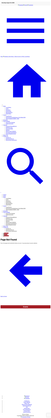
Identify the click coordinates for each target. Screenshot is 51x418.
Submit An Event (9, 123)
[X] (5, 234)
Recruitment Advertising (11, 140)
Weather (8, 130)
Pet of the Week (9, 128)
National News (9, 112)
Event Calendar (6, 121)
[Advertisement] (25, 312)
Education (8, 109)
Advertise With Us (10, 138)
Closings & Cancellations (11, 126)
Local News (8, 107)
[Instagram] (6, 235)
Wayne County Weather (11, 131)
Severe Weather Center (11, 133)
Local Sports (9, 116)
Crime (7, 108)
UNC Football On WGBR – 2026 (12, 118)
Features (5, 125)
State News (8, 113)
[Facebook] (5, 233)
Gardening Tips (9, 127)
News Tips (5, 135)
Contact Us (5, 136)
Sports (4, 114)
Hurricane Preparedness (11, 132)
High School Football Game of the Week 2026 (16, 117)
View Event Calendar (10, 122)
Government (8, 111)
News (4, 106)
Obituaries (5, 120)
